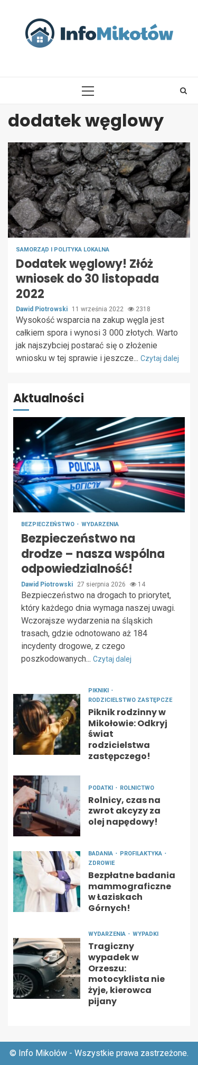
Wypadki (145, 934)
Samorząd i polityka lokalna (62, 249)
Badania (101, 853)
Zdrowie (101, 863)
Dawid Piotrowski (42, 309)
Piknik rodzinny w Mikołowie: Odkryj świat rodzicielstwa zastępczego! (46, 724)
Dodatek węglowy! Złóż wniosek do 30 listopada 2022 (99, 190)
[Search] (183, 90)
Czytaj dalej (159, 358)
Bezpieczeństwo (48, 524)
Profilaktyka (142, 853)
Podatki (101, 788)
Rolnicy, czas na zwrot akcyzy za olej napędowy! (46, 805)
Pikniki (99, 690)
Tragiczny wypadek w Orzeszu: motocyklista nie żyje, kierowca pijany (46, 968)
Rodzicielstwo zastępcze (130, 700)
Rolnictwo (137, 788)
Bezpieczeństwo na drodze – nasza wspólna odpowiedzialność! (99, 464)
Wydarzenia (100, 524)
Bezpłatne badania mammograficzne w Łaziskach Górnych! (46, 881)
